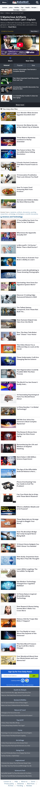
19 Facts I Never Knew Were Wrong (10, 723)
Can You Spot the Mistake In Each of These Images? (14, 702)
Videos (7, 13)
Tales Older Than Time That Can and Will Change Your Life (16, 766)
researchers (4, 214)
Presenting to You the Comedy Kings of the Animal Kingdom (16, 733)
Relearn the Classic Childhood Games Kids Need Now (15, 705)
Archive (10, 786)
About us (24, 782)
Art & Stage (20, 740)
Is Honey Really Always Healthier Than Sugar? (13, 725)
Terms (33, 782)
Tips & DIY (20, 720)
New (33, 65)
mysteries (13, 212)
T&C (23, 685)
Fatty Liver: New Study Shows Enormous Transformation (15, 695)
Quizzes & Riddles (20, 700)
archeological (20, 214)
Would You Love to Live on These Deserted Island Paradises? (16, 715)
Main (2, 13)
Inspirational (20, 760)
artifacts (19, 212)
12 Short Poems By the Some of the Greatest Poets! (14, 743)
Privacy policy (9, 784)
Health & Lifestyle (20, 690)
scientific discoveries (31, 214)
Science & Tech (18, 13)
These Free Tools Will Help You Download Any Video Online (16, 776)
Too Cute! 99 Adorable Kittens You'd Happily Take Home (15, 753)
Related (6, 65)
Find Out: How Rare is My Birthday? (10, 756)
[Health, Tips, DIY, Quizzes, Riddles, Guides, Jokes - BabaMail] (21, 2)
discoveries (26, 212)
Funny (20, 730)
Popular (20, 65)
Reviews (29, 786)
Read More (12, 27)
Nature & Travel (20, 710)
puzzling (33, 212)
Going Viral (20, 750)
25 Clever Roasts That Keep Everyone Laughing (13, 735)
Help (16, 782)
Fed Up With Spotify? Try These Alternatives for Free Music (16, 773)
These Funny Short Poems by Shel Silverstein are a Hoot (15, 745)
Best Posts (31, 784)
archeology (12, 214)
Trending (20, 786)
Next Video (34, 31)
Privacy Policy (30, 685)
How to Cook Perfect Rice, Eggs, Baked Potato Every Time (16, 692)
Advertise (20, 784)
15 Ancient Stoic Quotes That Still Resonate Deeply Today (16, 763)
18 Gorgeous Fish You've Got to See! (10, 712)
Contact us (7, 782)
